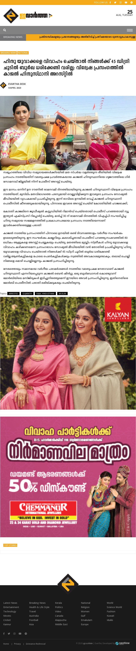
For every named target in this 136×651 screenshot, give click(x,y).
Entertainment (11, 607)
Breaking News (8, 52)
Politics (59, 607)
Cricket (7, 620)
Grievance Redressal (35, 643)
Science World (114, 607)
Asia (31, 624)
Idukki (110, 620)
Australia (34, 615)
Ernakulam (86, 620)
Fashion (111, 611)
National (23, 52)
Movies (7, 615)
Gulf (83, 615)
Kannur (7, 624)
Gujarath (27, 293)
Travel (32, 611)
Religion (85, 607)
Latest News (10, 602)
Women (85, 611)
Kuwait (110, 615)
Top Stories (10, 545)
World (110, 602)
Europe (85, 624)
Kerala (58, 602)
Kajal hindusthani (45, 293)
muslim (62, 293)
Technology (9, 611)
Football (33, 620)
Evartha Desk (17, 83)
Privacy (17, 643)
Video (58, 611)
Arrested (13, 293)
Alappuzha (60, 620)
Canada (59, 615)
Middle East (61, 624)
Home (6, 643)
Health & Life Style (39, 607)
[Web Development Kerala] (122, 643)
